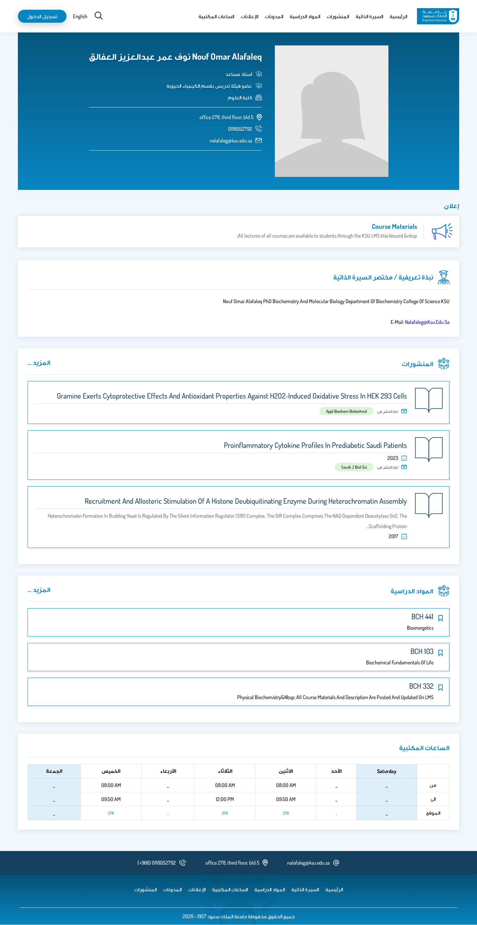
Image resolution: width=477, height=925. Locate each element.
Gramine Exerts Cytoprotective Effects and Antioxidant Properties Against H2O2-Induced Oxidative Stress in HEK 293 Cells (232, 395)
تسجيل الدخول (42, 16)
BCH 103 (422, 651)
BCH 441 (422, 616)
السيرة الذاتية (369, 16)
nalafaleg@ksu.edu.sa (231, 140)
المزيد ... (39, 362)
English (80, 16)
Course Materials (394, 226)
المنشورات (338, 16)
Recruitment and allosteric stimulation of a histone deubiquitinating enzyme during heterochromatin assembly (246, 500)
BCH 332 (421, 685)
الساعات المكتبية (216, 16)
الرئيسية (398, 16)
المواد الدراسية (305, 16)
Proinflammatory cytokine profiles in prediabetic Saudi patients (315, 445)
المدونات (274, 16)
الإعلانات (249, 16)
